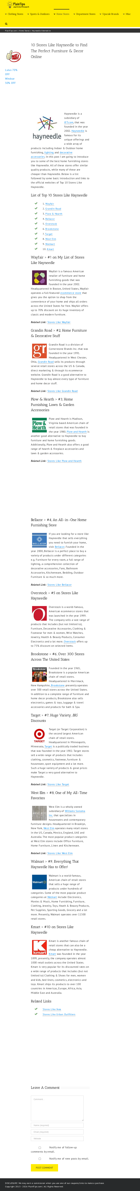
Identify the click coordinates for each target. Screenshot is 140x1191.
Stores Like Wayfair (59, 322)
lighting (49, 152)
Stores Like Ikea (52, 1009)
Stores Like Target (58, 784)
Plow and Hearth (77, 431)
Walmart (50, 244)
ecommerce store (70, 293)
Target (49, 234)
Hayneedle (78, 130)
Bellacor (50, 218)
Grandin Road (53, 208)
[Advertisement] (60, 86)
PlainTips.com (11, 31)
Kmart (50, 249)
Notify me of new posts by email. (69, 1158)
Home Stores (24, 31)
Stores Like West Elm (60, 853)
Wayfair (49, 203)
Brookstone (52, 228)
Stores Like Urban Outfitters (59, 1014)
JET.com (68, 122)
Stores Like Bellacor (59, 584)
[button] (6, 23)
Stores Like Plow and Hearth (64, 461)
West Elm (50, 238)
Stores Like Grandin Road (62, 391)
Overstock (51, 223)
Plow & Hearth (53, 213)
